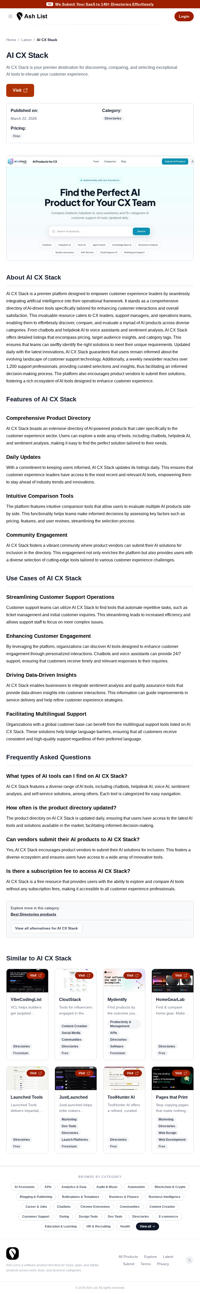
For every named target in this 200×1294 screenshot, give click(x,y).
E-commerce (168, 1216)
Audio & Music (107, 1187)
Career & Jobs (36, 1207)
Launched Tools (27, 1097)
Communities (72, 1039)
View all (145, 1226)
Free (16, 136)
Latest (26, 40)
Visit (17, 90)
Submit (128, 1264)
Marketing (69, 1119)
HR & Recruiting (98, 1226)
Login (184, 16)
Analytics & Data (73, 1187)
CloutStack (70, 999)
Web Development (172, 1140)
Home (11, 40)
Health (125, 1226)
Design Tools (88, 1216)
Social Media (71, 1033)
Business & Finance (124, 1197)
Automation (136, 1187)
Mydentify (117, 999)
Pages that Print (172, 1097)
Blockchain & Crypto (170, 1187)
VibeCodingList (26, 999)
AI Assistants (25, 1187)
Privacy (163, 1264)
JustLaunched (73, 1097)
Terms (146, 1264)
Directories (113, 118)
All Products (128, 1257)
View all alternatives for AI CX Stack (46, 928)
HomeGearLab (170, 999)
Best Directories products (33, 914)
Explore (150, 1257)
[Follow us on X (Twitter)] (189, 1260)
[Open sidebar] (10, 16)
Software (116, 1046)
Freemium (20, 1053)
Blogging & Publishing (36, 1197)
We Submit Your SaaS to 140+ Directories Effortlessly (104, 4)
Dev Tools (69, 1126)
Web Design (167, 1133)
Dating (64, 1216)
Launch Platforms (75, 1140)
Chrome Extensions (95, 1207)
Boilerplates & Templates (80, 1197)
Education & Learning (61, 1226)
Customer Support (35, 1216)
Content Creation (74, 1026)
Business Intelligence (164, 1197)
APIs (113, 1033)
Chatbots (64, 1207)
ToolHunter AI (121, 1097)
